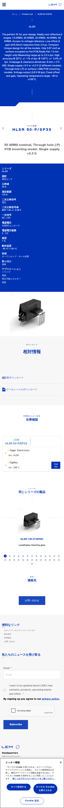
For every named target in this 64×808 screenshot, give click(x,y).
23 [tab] (45, 559)
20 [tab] (32, 559)
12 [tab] (54, 556)
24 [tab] (49, 559)
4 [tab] (18, 556)
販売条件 (7, 634)
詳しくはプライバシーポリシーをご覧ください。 (34, 779)
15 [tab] (9, 559)
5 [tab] (23, 556)
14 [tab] (5, 559)
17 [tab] (18, 559)
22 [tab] (40, 559)
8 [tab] (36, 556)
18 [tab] (23, 559)
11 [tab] (49, 556)
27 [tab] (32, 563)
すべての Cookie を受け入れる (45, 788)
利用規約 (7, 638)
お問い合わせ (32, 600)
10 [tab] (45, 556)
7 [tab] (32, 556)
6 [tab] (27, 556)
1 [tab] (5, 556)
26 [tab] (58, 559)
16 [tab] (14, 559)
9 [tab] (40, 556)
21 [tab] (36, 559)
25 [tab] (54, 559)
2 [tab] (9, 556)
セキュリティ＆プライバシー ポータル (19, 630)
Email (6, 668)
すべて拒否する (18, 787)
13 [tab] (58, 556)
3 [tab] (14, 556)
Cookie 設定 (32, 801)
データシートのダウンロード (21, 389)
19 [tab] (27, 559)
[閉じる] (60, 762)
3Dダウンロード (15, 377)
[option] (32, 529)
